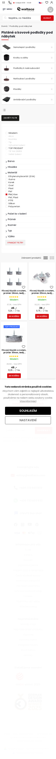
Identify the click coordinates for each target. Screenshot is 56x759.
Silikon (11, 203)
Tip (10, 142)
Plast (11, 188)
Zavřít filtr (10, 118)
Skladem (13, 133)
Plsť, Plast (13, 197)
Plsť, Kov (13, 194)
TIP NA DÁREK (15, 151)
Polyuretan (14, 206)
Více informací (28, 401)
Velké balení (14, 154)
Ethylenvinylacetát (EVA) (21, 176)
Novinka (12, 139)
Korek (11, 182)
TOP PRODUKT (15, 148)
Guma (11, 179)
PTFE (10, 200)
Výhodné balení (16, 145)
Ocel (10, 185)
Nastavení (28, 420)
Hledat (47, 18)
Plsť (10, 191)
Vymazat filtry (15, 242)
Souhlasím (28, 411)
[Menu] (4, 8)
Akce (11, 136)
